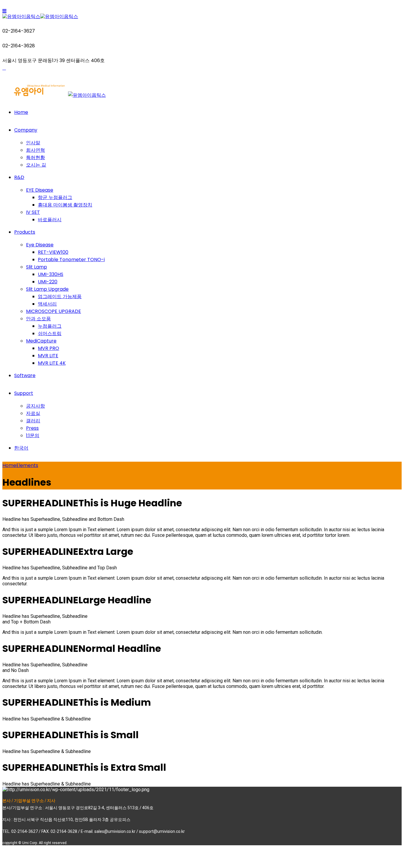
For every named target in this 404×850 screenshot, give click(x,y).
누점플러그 (50, 326)
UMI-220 (47, 281)
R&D (19, 177)
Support (23, 393)
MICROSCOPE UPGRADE (53, 311)
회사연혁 (35, 150)
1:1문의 (32, 435)
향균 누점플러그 (55, 197)
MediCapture (41, 340)
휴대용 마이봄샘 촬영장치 (65, 204)
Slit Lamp (36, 267)
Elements (27, 465)
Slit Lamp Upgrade (47, 289)
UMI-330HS (50, 274)
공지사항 (35, 406)
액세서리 (47, 303)
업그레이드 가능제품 (60, 296)
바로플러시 (50, 219)
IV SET (33, 212)
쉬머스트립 (50, 333)
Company (25, 130)
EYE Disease (39, 190)
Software (24, 375)
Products (24, 232)
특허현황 (35, 157)
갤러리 (33, 420)
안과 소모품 (38, 318)
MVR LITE (48, 355)
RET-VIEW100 (53, 252)
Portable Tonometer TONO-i (71, 259)
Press (32, 428)
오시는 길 (36, 164)
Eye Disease (40, 244)
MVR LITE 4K (52, 363)
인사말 (33, 142)
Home (21, 112)
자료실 (33, 413)
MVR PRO (48, 348)
